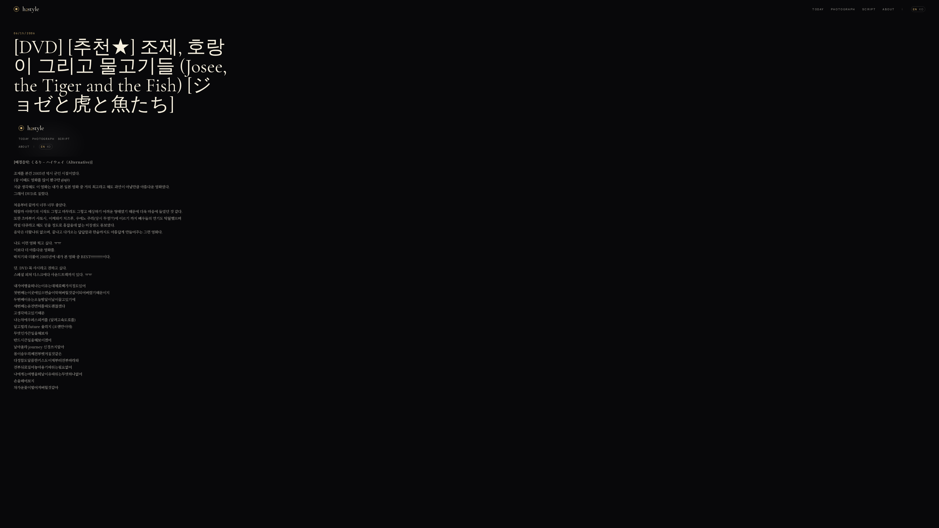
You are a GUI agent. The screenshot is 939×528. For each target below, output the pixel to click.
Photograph (843, 9)
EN (915, 9)
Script (869, 9)
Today (818, 9)
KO (921, 9)
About (888, 9)
